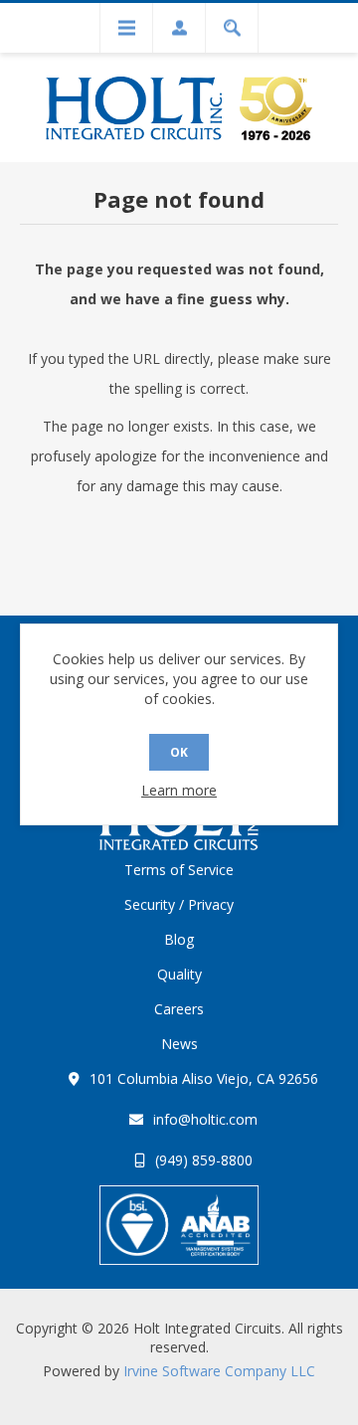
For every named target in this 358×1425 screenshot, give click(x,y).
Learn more (179, 790)
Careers (179, 1008)
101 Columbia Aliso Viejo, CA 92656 (204, 1078)
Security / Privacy (179, 904)
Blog (179, 939)
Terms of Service (179, 869)
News (179, 1043)
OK (179, 752)
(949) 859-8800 (204, 1160)
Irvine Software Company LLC (219, 1370)
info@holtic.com (205, 1119)
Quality (179, 974)
